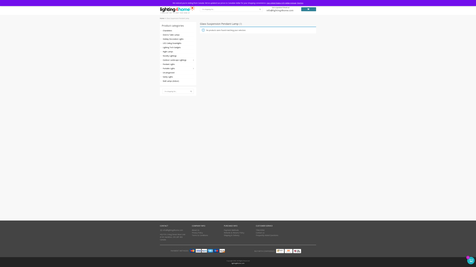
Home (162, 18)
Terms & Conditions (200, 235)
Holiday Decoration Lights (173, 39)
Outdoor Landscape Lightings (174, 60)
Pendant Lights (169, 64)
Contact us (260, 233)
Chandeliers (167, 30)
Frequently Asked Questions (267, 235)
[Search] (191, 91)
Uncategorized (168, 72)
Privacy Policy (197, 233)
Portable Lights (169, 68)
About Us (195, 230)
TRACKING (260, 230)
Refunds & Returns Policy (234, 233)
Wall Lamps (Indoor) (171, 81)
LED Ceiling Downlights (172, 43)
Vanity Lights (168, 77)
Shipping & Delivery (231, 235)
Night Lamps (168, 51)
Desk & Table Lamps (171, 35)
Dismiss (300, 3)
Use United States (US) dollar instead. (282, 3)
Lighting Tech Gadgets (172, 47)
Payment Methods (231, 230)
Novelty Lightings (170, 56)
